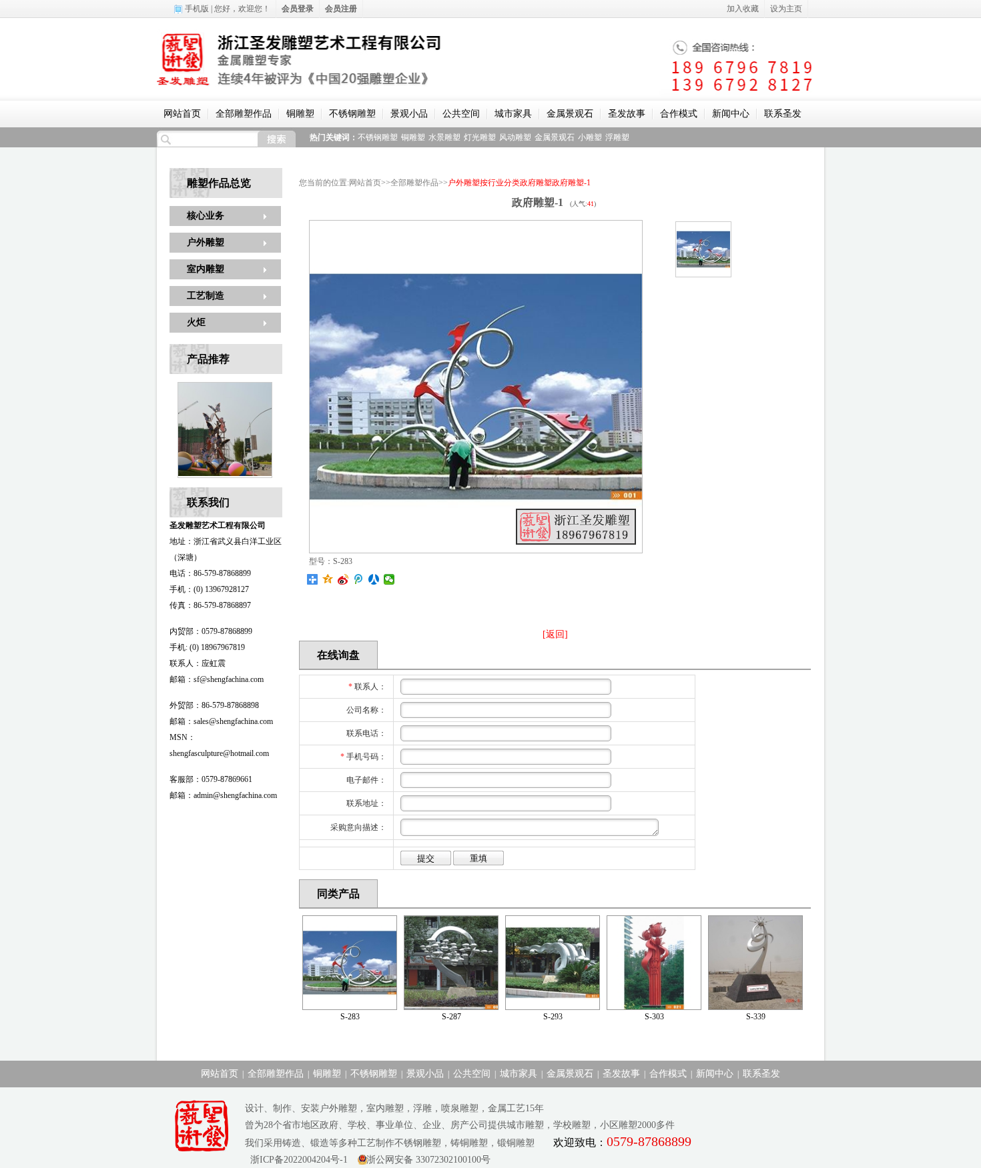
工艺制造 (205, 296)
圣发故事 (626, 114)
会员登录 (298, 8)
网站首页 (182, 114)
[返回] (555, 634)
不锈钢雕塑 (352, 114)
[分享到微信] (389, 579)
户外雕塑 (205, 242)
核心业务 (205, 216)
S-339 (755, 1016)
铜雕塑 (300, 114)
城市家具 (513, 114)
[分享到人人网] (374, 579)
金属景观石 (570, 114)
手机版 (197, 8)
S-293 (553, 1016)
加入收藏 (743, 8)
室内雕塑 (205, 269)
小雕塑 (590, 137)
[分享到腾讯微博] (358, 579)
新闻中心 (730, 114)
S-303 (654, 1016)
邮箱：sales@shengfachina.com (221, 721)
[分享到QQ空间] (328, 579)
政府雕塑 (536, 182)
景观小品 (409, 114)
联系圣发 (782, 114)
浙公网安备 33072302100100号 (428, 1160)
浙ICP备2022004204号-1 (296, 1160)
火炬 (196, 322)
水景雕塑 (444, 137)
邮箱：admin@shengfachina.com (223, 795)
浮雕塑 (617, 137)
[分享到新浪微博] (343, 579)
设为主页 (786, 8)
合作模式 (678, 114)
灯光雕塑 (480, 137)
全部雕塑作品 (244, 114)
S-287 (451, 1016)
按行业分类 (500, 182)
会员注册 (341, 8)
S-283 (350, 1016)
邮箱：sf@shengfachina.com (217, 679)
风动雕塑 (515, 137)
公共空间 (461, 114)
